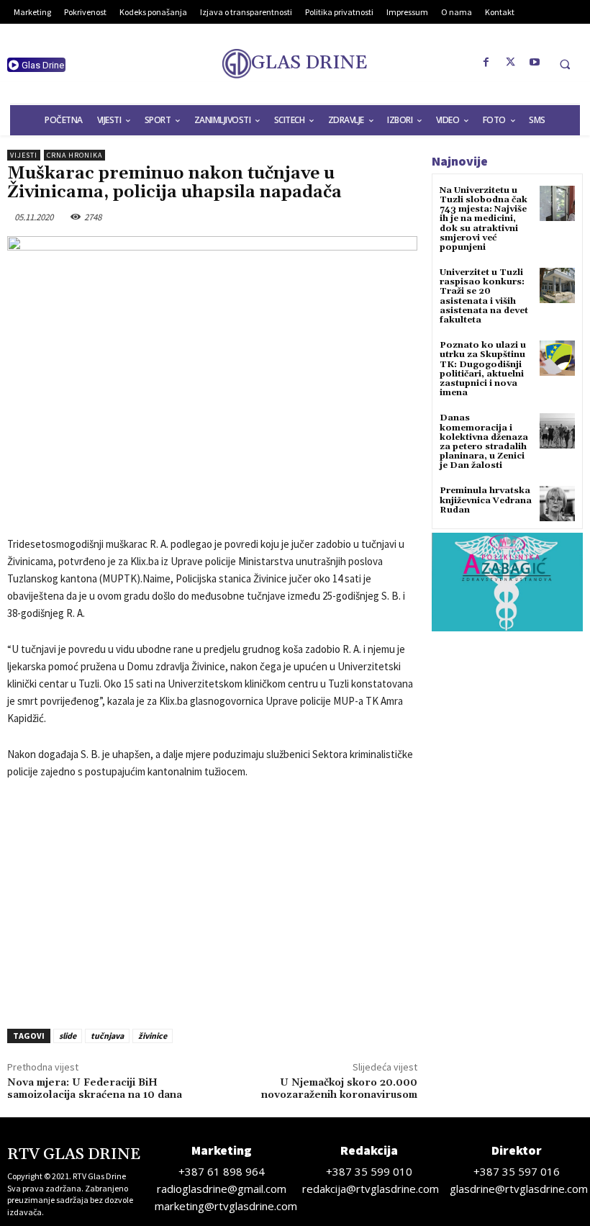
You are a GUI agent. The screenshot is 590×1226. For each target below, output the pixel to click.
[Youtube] (535, 62)
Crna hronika (74, 155)
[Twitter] (510, 62)
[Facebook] (486, 62)
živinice (152, 1035)
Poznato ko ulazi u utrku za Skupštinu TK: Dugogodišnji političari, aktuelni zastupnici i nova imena (483, 369)
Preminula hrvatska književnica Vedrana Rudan (486, 500)
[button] (565, 64)
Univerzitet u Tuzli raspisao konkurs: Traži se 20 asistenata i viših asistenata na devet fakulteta (484, 296)
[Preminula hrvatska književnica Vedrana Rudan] (557, 503)
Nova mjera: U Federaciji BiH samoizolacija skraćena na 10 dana (94, 1088)
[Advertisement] (212, 900)
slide (67, 1035)
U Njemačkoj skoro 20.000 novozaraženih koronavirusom (339, 1088)
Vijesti (23, 155)
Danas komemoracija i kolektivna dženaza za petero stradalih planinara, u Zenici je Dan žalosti (484, 442)
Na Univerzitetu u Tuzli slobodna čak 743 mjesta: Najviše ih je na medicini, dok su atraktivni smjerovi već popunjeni (483, 219)
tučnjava (107, 1035)
